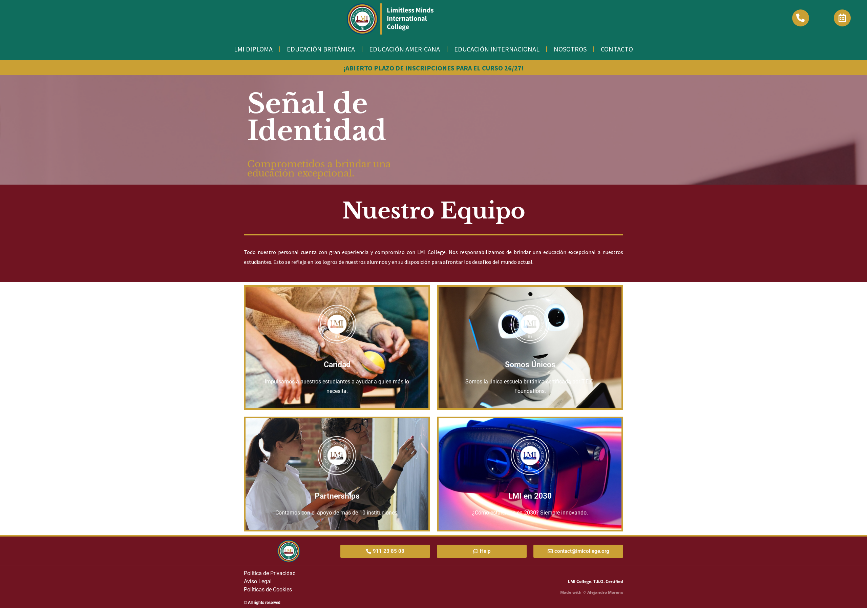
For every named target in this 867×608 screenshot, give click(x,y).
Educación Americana (404, 49)
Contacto (617, 49)
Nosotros (570, 49)
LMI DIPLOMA (253, 49)
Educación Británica (321, 49)
